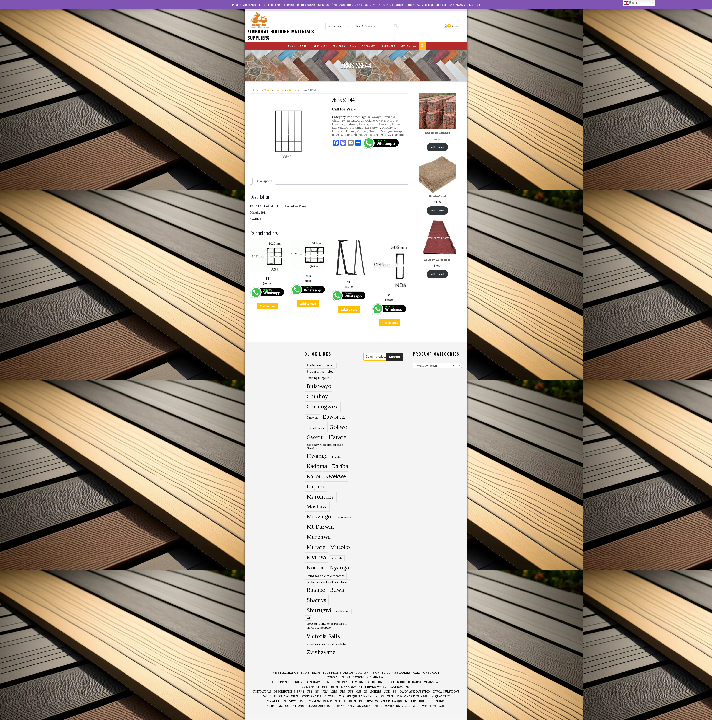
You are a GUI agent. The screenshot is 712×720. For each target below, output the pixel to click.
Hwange (338, 124)
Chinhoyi (389, 117)
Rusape (398, 131)
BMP (376, 672)
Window (291, 90)
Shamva (346, 134)
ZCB (442, 706)
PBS (343, 691)
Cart (417, 672)
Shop (303, 45)
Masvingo (357, 127)
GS (317, 691)
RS (366, 691)
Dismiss (474, 4)
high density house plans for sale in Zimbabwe (325, 446)
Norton (374, 131)
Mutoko (349, 131)
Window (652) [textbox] (434, 365)
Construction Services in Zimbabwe (356, 677)
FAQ (341, 696)
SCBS (413, 701)
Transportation (319, 706)
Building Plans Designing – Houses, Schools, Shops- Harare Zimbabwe (383, 682)
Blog (353, 45)
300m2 (330, 365)
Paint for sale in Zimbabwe (326, 576)
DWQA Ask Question (415, 691)
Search (394, 357)
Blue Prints (332, 672)
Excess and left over (318, 696)
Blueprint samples (320, 371)
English (634, 2)
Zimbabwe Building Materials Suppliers (281, 34)
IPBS (324, 691)
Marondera (340, 127)
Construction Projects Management (332, 687)
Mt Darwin (372, 127)
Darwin (312, 418)
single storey (343, 611)
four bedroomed (316, 428)
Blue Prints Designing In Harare (298, 682)
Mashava (317, 506)
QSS (359, 691)
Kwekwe (384, 124)
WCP (416, 706)
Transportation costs (353, 706)
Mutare (337, 131)
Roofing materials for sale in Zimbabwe (327, 582)
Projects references (361, 701)
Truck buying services (392, 706)
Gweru (381, 120)
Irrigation (336, 457)
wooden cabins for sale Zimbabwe (327, 644)
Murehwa (388, 127)
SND (387, 691)
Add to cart (268, 306)
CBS (309, 691)
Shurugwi (360, 134)
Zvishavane (396, 134)
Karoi (373, 124)
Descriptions (284, 691)
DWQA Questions (446, 691)
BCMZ (305, 672)
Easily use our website (280, 696)
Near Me (336, 558)
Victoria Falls (377, 134)
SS (394, 691)
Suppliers (388, 45)
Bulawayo (374, 117)
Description (264, 181)
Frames (278, 90)
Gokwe (370, 120)
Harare (392, 120)
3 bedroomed (314, 365)
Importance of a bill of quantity (422, 696)
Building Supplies (318, 378)
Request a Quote (393, 701)
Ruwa (336, 134)
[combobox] (437, 365)
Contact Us (408, 45)
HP (366, 672)
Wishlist (429, 706)
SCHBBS (376, 691)
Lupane (397, 124)
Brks (300, 691)
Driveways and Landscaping (387, 687)
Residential (352, 672)
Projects (338, 45)
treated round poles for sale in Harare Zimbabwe (327, 626)
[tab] (263, 181)
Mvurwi (362, 131)
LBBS (334, 691)
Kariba (363, 124)
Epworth (357, 120)
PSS (350, 691)
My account (369, 45)
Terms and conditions (285, 706)
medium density (343, 517)
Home (291, 45)
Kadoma (351, 124)
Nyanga (386, 131)
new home (297, 701)
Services (319, 45)
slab (308, 618)
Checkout (431, 672)
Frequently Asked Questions (369, 696)
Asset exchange (285, 672)
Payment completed (324, 701)
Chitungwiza (341, 120)
